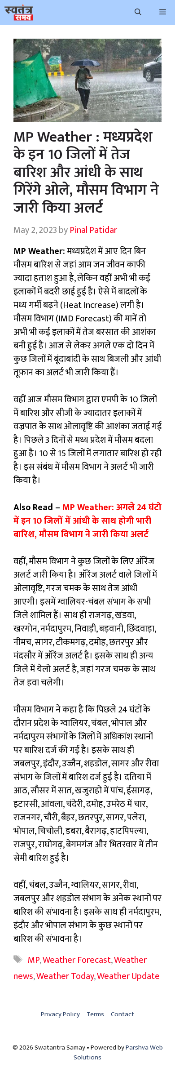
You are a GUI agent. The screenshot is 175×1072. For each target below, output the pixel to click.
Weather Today (65, 976)
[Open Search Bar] (138, 12)
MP (33, 960)
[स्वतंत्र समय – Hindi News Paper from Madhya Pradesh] (18, 12)
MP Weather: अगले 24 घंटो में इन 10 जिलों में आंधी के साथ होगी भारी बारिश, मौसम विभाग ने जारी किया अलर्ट (87, 521)
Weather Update (128, 976)
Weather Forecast (77, 960)
